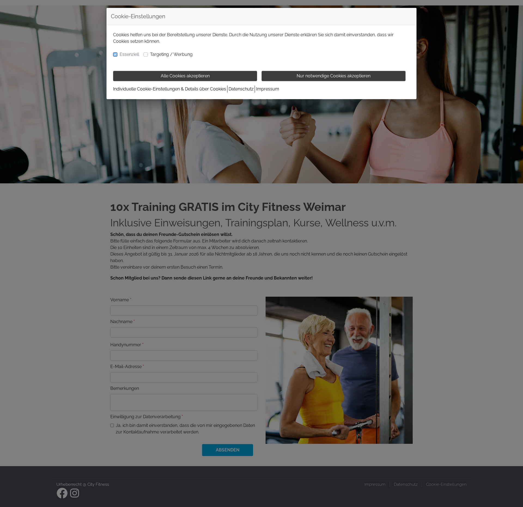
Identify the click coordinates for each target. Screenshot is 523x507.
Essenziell (129, 54)
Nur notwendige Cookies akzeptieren (333, 75)
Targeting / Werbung (171, 54)
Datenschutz (241, 89)
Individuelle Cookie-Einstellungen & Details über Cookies (169, 89)
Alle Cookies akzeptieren (185, 75)
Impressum (267, 89)
